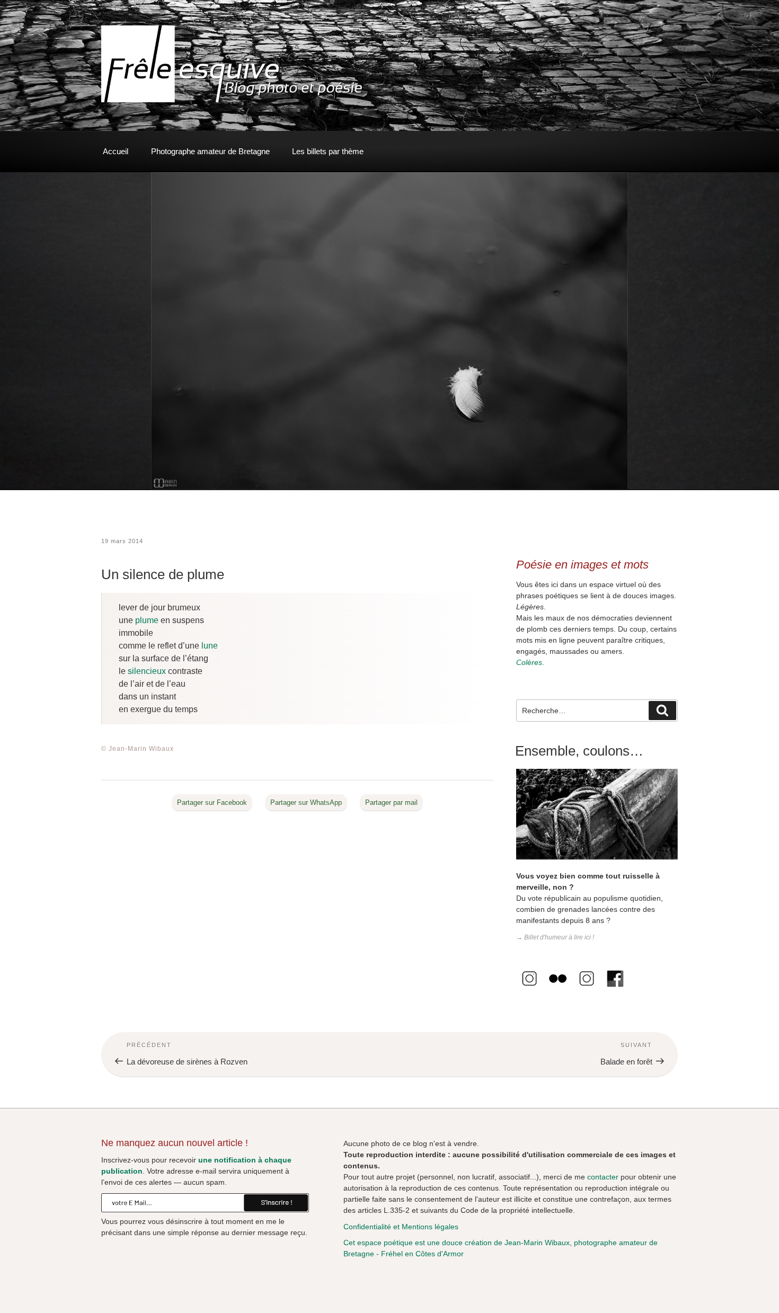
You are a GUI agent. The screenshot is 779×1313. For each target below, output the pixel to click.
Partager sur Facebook (212, 802)
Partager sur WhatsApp (306, 802)
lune (209, 645)
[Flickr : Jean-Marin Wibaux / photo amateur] (558, 989)
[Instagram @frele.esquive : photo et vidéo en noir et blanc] (529, 989)
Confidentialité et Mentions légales (400, 1226)
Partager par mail (391, 802)
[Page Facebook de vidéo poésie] (615, 989)
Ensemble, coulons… (579, 751)
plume (146, 620)
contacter (602, 1177)
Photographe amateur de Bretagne (210, 151)
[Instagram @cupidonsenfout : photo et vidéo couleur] (586, 989)
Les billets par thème (328, 151)
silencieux (147, 671)
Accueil (115, 151)
